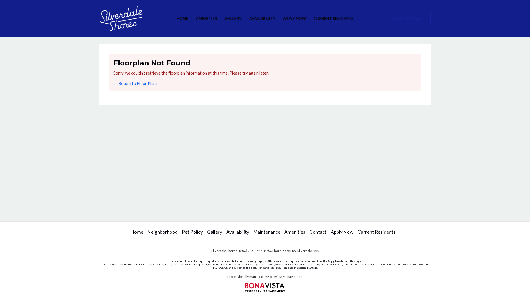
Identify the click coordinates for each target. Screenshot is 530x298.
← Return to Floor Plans (135, 83)
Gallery (233, 18)
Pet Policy (192, 232)
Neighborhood (162, 232)
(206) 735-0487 (250, 251)
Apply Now (294, 18)
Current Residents (334, 18)
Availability (262, 18)
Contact (318, 232)
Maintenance (266, 232)
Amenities (206, 18)
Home (182, 18)
